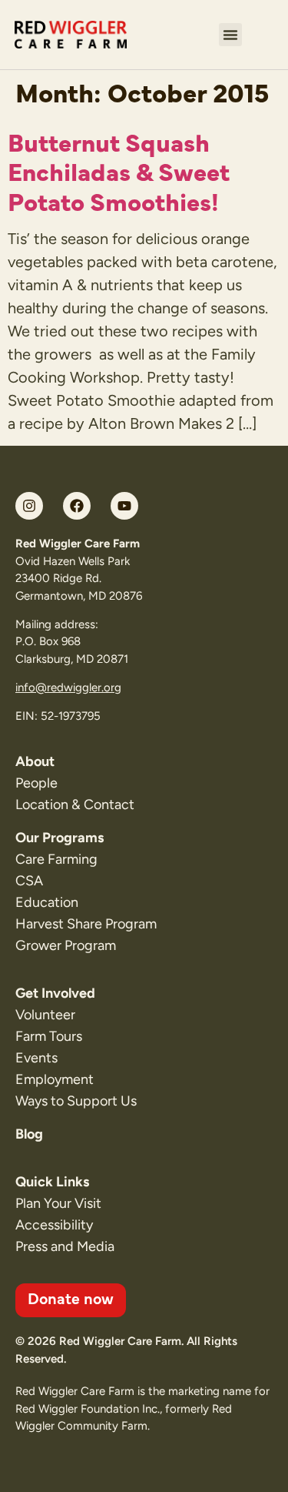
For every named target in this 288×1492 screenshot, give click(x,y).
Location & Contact (74, 804)
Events (36, 1057)
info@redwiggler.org (68, 687)
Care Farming (56, 859)
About (35, 761)
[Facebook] (77, 506)
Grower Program (65, 945)
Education (46, 902)
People (36, 782)
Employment (54, 1079)
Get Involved (55, 993)
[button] (230, 34)
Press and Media (64, 1246)
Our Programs (59, 837)
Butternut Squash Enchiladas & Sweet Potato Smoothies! (119, 170)
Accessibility (54, 1224)
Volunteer (45, 1014)
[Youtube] (124, 506)
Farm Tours (48, 1036)
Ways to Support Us (76, 1100)
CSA (29, 880)
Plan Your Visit (58, 1203)
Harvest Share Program (86, 923)
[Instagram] (29, 506)
